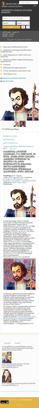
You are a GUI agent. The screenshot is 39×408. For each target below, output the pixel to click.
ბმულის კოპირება (11, 136)
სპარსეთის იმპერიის (15, 241)
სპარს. (11, 177)
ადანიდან (28, 226)
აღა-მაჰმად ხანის (18, 253)
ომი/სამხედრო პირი (10, 74)
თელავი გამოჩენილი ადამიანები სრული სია (18, 146)
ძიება (11, 27)
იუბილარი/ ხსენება (24, 39)
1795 (12, 181)
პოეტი (19, 182)
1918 (33, 316)
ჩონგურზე (14, 231)
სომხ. (14, 175)
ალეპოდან (18, 226)
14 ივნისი (8, 179)
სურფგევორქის (16, 257)
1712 (14, 179)
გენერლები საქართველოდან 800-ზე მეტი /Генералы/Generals (16, 51)
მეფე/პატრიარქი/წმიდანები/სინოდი (15, 47)
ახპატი (17, 181)
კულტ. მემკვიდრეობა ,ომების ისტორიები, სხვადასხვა (15, 55)
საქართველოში (27, 181)
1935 (5, 322)
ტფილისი (19, 179)
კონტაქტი (7, 343)
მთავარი (10, 39)
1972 (20, 322)
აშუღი (24, 182)
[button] (36, 85)
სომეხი (14, 182)
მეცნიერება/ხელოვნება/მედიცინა (14, 68)
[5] (20, 303)
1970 (31, 323)
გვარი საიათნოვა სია (10, 143)
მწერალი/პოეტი (7, 81)
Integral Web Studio (27, 400)
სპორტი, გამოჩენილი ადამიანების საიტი (17, 71)
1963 (24, 318)
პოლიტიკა (7, 64)
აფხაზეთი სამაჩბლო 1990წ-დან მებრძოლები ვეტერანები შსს (16, 60)
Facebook (17, 343)
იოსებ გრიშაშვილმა (24, 316)
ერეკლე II (24, 231)
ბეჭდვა (14, 148)
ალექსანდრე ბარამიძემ (14, 318)
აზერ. (22, 177)
